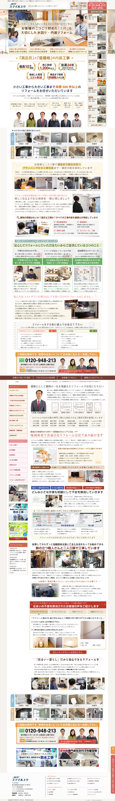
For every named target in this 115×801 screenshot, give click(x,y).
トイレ (77, 139)
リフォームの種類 (66, 341)
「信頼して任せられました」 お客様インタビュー (58, 50)
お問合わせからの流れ (74, 781)
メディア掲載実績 (73, 794)
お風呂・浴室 (23, 139)
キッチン (41, 139)
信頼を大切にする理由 (54, 778)
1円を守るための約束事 (54, 781)
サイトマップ (104, 1)
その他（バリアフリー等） (94, 152)
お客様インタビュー (54, 783)
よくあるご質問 (73, 789)
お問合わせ (71, 792)
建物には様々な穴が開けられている (30, 347)
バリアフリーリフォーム (38, 611)
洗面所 (94, 139)
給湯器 (59, 139)
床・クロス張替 (41, 152)
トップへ (88, 800)
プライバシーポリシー (94, 1)
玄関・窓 (23, 152)
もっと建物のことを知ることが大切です (31, 343)
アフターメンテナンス (94, 778)
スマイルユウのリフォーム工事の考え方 (31, 334)
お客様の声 (92, 783)
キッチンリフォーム (58, 611)
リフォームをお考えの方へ (95, 792)
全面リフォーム (59, 152)
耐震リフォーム (77, 152)
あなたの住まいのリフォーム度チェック (72, 336)
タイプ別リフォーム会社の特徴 (69, 345)
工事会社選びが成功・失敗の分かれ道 (31, 341)
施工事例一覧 (72, 783)
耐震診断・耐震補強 (94, 781)
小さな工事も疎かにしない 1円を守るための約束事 (38, 50)
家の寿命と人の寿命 (26, 338)
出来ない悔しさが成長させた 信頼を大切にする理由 (18, 50)
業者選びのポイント (66, 347)
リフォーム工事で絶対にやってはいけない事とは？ (34, 345)
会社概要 (51, 792)
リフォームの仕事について (68, 343)
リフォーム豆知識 (93, 789)
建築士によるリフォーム (75, 778)
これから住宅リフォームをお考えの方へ (31, 336)
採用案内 (51, 794)
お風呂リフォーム (96, 611)
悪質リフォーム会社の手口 (68, 334)
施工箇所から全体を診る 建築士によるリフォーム (77, 50)
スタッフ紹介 (52, 789)
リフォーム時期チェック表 (68, 338)
